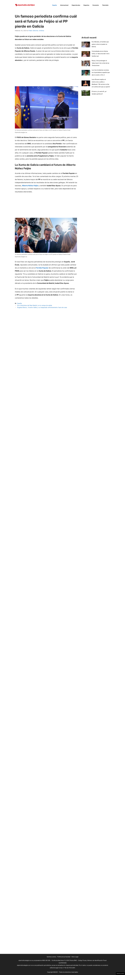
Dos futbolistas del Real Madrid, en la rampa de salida (34, 305)
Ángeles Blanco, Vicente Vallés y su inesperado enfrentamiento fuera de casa (42, 307)
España (54, 5)
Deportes (86, 5)
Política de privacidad (63, 957)
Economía (96, 5)
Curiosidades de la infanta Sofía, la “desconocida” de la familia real (100, 53)
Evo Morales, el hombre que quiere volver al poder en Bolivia (100, 44)
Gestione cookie (120, 973)
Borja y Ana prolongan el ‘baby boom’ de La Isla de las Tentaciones (100, 63)
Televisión (105, 5)
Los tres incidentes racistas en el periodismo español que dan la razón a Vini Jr (101, 72)
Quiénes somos (51, 957)
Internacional (64, 5)
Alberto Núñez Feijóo (30, 186)
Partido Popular (42, 268)
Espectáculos (76, 5)
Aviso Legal (75, 957)
